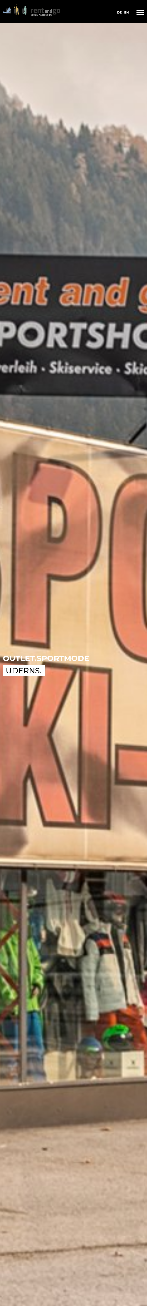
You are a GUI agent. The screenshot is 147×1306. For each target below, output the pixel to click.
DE (119, 12)
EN (126, 12)
